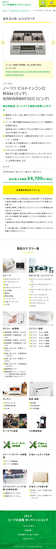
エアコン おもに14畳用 (40, 343)
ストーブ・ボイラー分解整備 (15, 456)
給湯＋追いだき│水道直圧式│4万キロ (16, 365)
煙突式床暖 (9, 296)
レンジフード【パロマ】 (39, 294)
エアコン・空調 (36, 328)
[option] (28, 43)
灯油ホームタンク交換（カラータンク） (41, 496)
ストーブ (7, 275)
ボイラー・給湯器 (11, 328)
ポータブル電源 (10, 430)
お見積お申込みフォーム (28, 190)
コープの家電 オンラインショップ (16, 4)
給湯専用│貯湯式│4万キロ (15, 340)
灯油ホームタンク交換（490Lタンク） (41, 491)
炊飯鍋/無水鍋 (10, 405)
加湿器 (33, 403)
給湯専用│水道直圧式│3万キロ (15, 336)
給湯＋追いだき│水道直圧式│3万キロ (16, 354)
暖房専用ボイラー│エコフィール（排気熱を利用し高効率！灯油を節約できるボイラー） (16, 373)
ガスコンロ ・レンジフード (19, 10)
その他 (7, 304)
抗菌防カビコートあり (13, 493)
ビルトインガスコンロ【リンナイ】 (41, 290)
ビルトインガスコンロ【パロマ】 (41, 280)
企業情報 (28, 530)
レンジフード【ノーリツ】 (39, 297)
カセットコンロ (10, 403)
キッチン (7, 398)
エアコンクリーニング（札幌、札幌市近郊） (15, 488)
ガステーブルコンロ (38, 303)
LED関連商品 (35, 430)
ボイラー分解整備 (11, 464)
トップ (5, 10)
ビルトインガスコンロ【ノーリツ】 (41, 285)
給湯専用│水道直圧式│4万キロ (15, 344)
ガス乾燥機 (35, 408)
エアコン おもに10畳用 (40, 338)
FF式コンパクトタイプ (13, 287)
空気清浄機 (35, 405)
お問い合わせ (28, 538)
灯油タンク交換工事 (38, 486)
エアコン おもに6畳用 (39, 332)
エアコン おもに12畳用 (40, 340)
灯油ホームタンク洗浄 (39, 454)
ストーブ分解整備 (11, 461)
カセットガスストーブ (12, 279)
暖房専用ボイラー (11, 369)
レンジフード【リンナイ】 (40, 300)
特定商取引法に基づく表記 (28, 534)
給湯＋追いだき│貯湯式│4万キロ (15, 359)
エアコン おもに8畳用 (39, 335)
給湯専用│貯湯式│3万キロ (15, 332)
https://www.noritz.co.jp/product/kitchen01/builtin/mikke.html (28, 73)
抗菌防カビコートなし (13, 496)
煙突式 (7, 293)
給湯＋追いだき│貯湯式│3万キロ (15, 349)
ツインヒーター (10, 299)
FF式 (6, 285)
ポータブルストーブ (12, 282)
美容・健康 (34, 398)
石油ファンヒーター (12, 301)
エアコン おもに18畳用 (40, 346)
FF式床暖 (8, 290)
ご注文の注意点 (28, 526)
